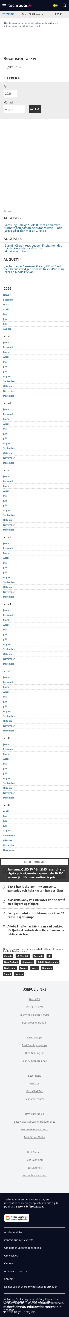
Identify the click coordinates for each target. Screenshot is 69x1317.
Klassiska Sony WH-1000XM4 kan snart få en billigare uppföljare (36, 902)
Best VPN (34, 999)
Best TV (34, 1083)
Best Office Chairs (34, 1137)
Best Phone (34, 1075)
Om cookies (11, 1255)
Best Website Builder (34, 1022)
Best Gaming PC (34, 1053)
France (23, 968)
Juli (5, 323)
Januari (7, 294)
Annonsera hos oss (15, 1271)
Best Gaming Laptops (34, 1045)
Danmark (47, 968)
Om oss (8, 1263)
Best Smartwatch (35, 1099)
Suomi (7, 974)
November (9, 391)
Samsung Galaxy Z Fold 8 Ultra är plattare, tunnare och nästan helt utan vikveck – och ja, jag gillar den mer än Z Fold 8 (33, 228)
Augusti (7, 328)
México (19, 974)
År (5, 87)
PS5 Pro (59, 14)
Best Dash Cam (35, 1160)
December (8, 395)
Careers (8, 1279)
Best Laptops (34, 1037)
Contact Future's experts (18, 1240)
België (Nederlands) (48, 962)
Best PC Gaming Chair (34, 1060)
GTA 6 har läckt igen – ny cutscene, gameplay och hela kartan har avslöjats (35, 888)
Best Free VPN (34, 1007)
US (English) (23, 956)
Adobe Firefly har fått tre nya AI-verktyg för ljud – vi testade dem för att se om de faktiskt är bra (35, 930)
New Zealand (11, 962)
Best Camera (34, 1152)
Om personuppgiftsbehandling (22, 1247)
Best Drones (34, 1167)
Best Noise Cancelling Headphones (34, 1121)
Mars (6, 304)
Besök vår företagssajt (29, 1206)
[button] (4, 5)
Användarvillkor (13, 1232)
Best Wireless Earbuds (34, 1129)
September (9, 381)
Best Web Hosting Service (34, 1014)
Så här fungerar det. (32, 26)
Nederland (10, 968)
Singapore (27, 962)
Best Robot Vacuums (34, 1175)
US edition (30, 1307)
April (6, 309)
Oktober (7, 386)
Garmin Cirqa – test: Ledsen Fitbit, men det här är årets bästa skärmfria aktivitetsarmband (33, 248)
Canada (8, 956)
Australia (38, 956)
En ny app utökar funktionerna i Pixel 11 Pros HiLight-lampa (35, 915)
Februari (8, 299)
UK (49, 956)
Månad (8, 102)
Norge (34, 968)
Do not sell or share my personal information (31, 1286)
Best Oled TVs (34, 1091)
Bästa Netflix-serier (33, 14)
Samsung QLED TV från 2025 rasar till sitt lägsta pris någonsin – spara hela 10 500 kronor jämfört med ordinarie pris (36, 873)
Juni (5, 319)
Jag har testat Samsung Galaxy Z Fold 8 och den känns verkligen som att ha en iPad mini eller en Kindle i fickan (34, 269)
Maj (5, 314)
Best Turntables (34, 1114)
